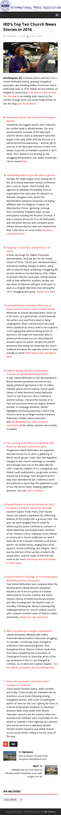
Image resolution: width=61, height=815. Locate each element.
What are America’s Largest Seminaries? (29, 631)
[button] (56, 14)
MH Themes (49, 811)
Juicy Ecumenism (26, 103)
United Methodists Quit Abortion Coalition (31, 175)
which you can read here (33, 617)
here (24, 161)
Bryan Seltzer (36, 36)
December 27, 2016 (15, 36)
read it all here (34, 490)
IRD (13, 744)
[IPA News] (30, 9)
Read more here (46, 291)
